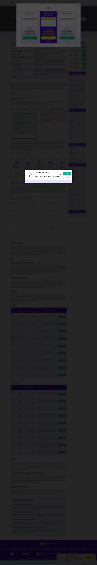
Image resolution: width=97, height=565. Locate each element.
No (67, 177)
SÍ (67, 173)
